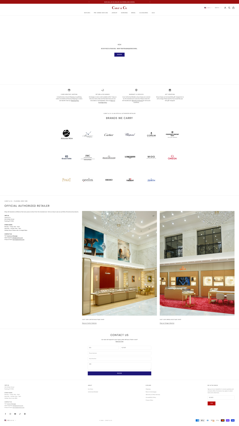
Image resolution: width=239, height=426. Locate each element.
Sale (153, 13)
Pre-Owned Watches (101, 13)
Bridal (133, 13)
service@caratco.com (18, 239)
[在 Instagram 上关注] (10, 414)
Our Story (90, 389)
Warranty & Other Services (153, 394)
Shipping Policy (75, 100)
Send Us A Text (119, 341)
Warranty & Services (137, 100)
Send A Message (11, 404)
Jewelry (114, 13)
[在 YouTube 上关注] (15, 414)
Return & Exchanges (151, 392)
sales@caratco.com (17, 238)
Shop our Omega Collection (167, 323)
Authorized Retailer (93, 392)
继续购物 (119, 54)
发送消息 (119, 373)
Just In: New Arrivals (119, 2)
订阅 (211, 403)
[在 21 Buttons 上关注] (25, 414)
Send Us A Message (12, 236)
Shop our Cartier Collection (89, 323)
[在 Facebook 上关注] (5, 414)
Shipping (148, 389)
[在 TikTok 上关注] (20, 414)
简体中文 (217, 7)
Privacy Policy (149, 400)
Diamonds (124, 13)
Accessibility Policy (151, 397)
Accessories (143, 13)
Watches (87, 13)
